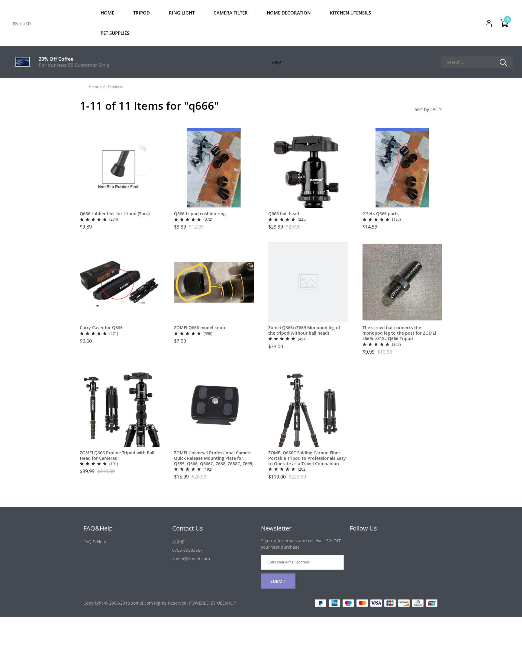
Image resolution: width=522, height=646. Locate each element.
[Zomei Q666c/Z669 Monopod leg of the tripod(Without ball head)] (308, 282)
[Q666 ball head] (308, 168)
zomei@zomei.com (191, 558)
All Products (113, 86)
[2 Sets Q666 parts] (402, 168)
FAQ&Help (98, 528)
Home (94, 86)
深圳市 (178, 541)
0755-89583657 (187, 550)
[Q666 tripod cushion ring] (214, 168)
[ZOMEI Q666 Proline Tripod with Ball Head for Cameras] (120, 407)
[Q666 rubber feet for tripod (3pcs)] (120, 168)
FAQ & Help (94, 541)
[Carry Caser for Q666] (120, 282)
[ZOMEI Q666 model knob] (214, 282)
